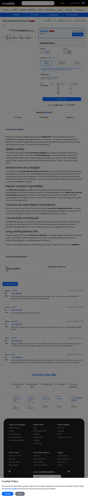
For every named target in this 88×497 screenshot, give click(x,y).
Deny (20, 493)
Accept (7, 493)
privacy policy (11, 488)
